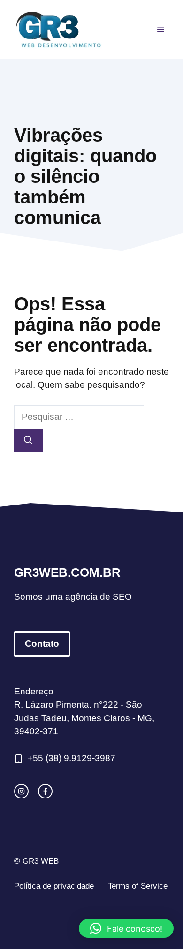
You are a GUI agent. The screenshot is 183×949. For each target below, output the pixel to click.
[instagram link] (21, 791)
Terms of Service (138, 885)
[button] (126, 928)
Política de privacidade (54, 885)
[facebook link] (45, 791)
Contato (42, 643)
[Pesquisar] (28, 441)
